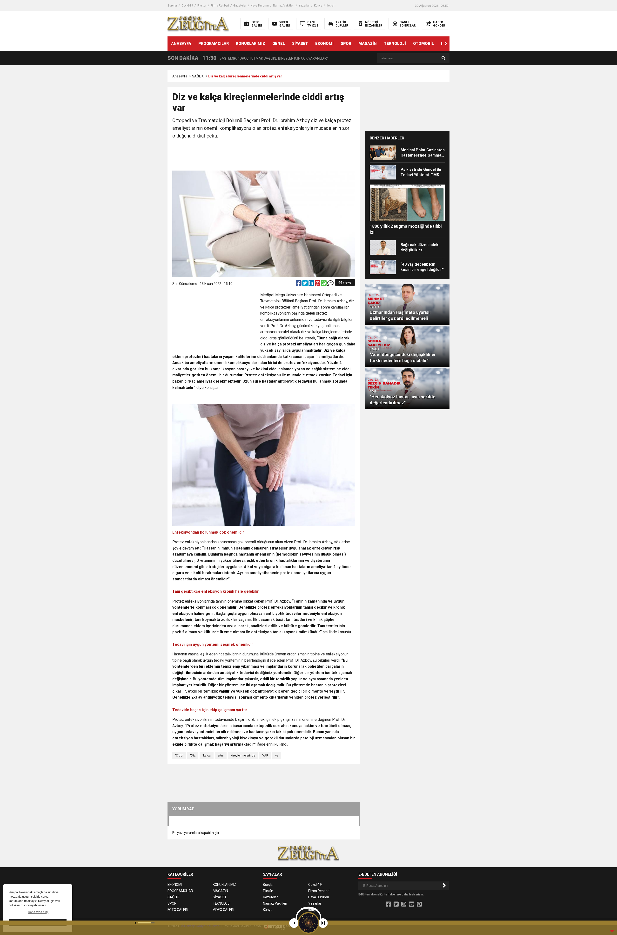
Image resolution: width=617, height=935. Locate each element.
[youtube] (411, 904)
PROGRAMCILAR (213, 43)
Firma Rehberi (220, 5)
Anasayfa (179, 76)
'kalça (206, 755)
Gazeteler (239, 5)
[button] (445, 43)
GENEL (278, 43)
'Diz (192, 755)
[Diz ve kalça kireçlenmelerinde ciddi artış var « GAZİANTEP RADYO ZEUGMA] (198, 23)
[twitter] (305, 284)
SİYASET (300, 43)
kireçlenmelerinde (243, 755)
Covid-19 (187, 5)
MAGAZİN (367, 43)
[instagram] (403, 904)
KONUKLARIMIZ (250, 43)
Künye (318, 5)
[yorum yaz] (330, 284)
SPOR (346, 43)
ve (276, 755)
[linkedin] (311, 284)
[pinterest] (318, 284)
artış (221, 755)
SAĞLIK (197, 76)
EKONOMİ (324, 43)
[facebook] (299, 284)
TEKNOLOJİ (395, 43)
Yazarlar (304, 5)
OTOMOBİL (423, 43)
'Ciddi (179, 755)
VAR (265, 755)
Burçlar (172, 5)
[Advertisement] (264, 155)
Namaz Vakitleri (283, 5)
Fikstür (201, 5)
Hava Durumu (260, 5)
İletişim (331, 5)
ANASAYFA (181, 43)
